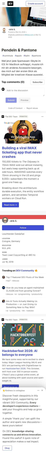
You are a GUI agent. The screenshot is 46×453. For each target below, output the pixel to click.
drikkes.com (28, 35)
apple (18, 55)
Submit (11, 100)
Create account (35, 3)
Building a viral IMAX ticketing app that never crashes (22, 152)
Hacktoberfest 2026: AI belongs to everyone (19, 353)
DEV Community (25, 270)
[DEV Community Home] (10, 3)
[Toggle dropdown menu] (42, 117)
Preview (24, 100)
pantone (36, 55)
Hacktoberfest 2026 (15, 368)
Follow (23, 227)
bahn (27, 55)
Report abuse (32, 108)
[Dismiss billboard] (42, 390)
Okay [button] (7, 448)
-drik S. (11, 29)
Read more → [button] (10, 205)
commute (8, 55)
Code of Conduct (15, 108)
